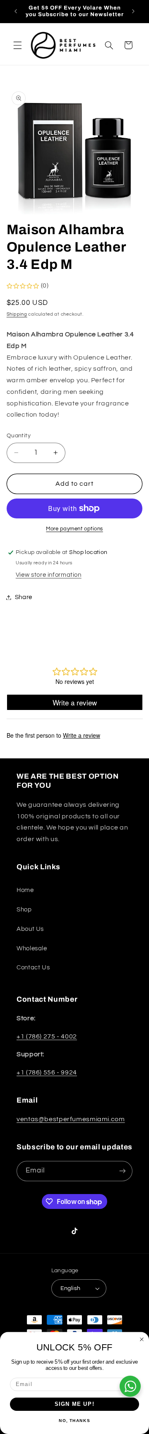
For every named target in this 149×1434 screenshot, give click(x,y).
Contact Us (33, 967)
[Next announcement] (133, 11)
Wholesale (32, 948)
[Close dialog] (142, 1339)
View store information (49, 575)
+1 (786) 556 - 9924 (47, 1072)
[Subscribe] (122, 1171)
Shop (24, 909)
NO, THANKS (74, 1420)
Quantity (19, 436)
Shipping (17, 314)
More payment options (74, 529)
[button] (17, 45)
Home (25, 890)
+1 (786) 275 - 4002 (47, 1036)
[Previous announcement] (16, 11)
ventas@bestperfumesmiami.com (71, 1119)
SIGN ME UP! (75, 1404)
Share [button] (23, 597)
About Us (30, 929)
